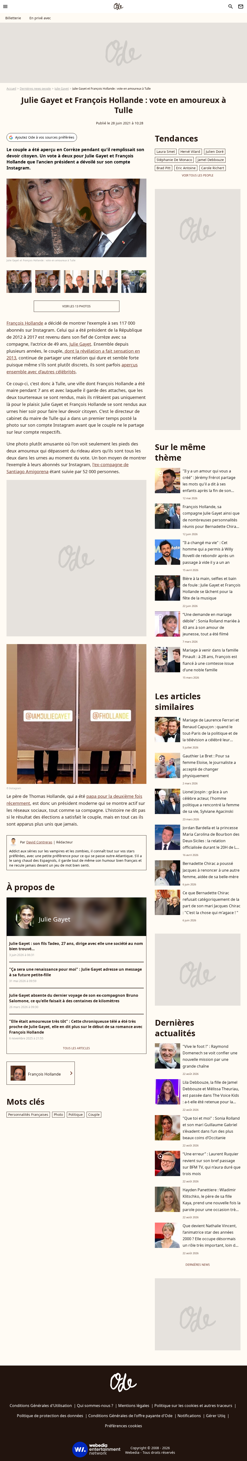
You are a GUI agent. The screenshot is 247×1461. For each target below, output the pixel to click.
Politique (76, 1114)
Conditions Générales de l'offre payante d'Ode (130, 1415)
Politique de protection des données (50, 1415)
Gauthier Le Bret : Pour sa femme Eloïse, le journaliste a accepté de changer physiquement (209, 765)
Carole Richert (212, 168)
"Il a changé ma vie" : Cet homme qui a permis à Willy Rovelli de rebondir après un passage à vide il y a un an (208, 552)
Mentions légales (133, 1405)
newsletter (241, 6)
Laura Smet (166, 151)
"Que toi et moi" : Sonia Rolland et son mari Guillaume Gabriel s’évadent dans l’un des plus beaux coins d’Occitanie (211, 1128)
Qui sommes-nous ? (95, 1405)
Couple (94, 1114)
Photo (58, 1114)
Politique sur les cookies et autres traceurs (193, 1405)
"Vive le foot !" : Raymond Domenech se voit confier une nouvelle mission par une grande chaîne (210, 1056)
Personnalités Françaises (28, 1114)
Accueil (11, 89)
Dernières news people (35, 89)
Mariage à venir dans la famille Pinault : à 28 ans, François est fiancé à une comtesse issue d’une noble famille (210, 660)
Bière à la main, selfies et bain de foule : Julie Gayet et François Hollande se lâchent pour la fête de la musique (211, 588)
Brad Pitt (164, 168)
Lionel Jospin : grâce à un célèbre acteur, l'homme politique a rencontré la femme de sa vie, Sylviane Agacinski (211, 801)
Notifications (189, 1415)
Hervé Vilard (190, 151)
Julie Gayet (62, 89)
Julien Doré (215, 151)
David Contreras (39, 842)
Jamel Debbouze (211, 159)
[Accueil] (118, 6)
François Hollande (25, 323)
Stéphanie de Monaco (174, 159)
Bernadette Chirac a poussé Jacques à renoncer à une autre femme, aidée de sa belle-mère (211, 870)
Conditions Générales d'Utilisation (41, 1405)
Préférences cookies (123, 1425)
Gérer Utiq (215, 1415)
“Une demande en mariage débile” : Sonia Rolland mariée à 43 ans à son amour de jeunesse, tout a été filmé (211, 624)
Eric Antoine (186, 168)
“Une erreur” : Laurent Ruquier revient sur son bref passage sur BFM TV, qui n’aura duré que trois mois (211, 1163)
